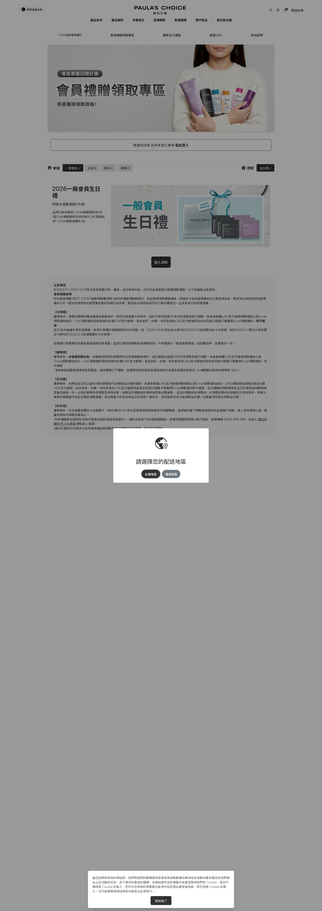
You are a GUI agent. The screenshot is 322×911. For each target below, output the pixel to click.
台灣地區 (151, 474)
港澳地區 (171, 474)
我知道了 (161, 900)
